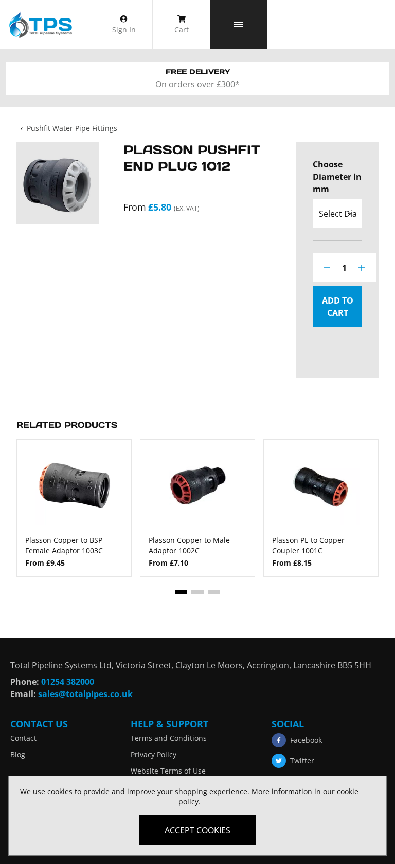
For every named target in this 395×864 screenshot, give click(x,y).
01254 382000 (67, 681)
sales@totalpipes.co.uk (85, 694)
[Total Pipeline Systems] (40, 24)
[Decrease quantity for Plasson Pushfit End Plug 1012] (327, 267)
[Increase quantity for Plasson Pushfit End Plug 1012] (361, 267)
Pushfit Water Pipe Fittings (72, 128)
